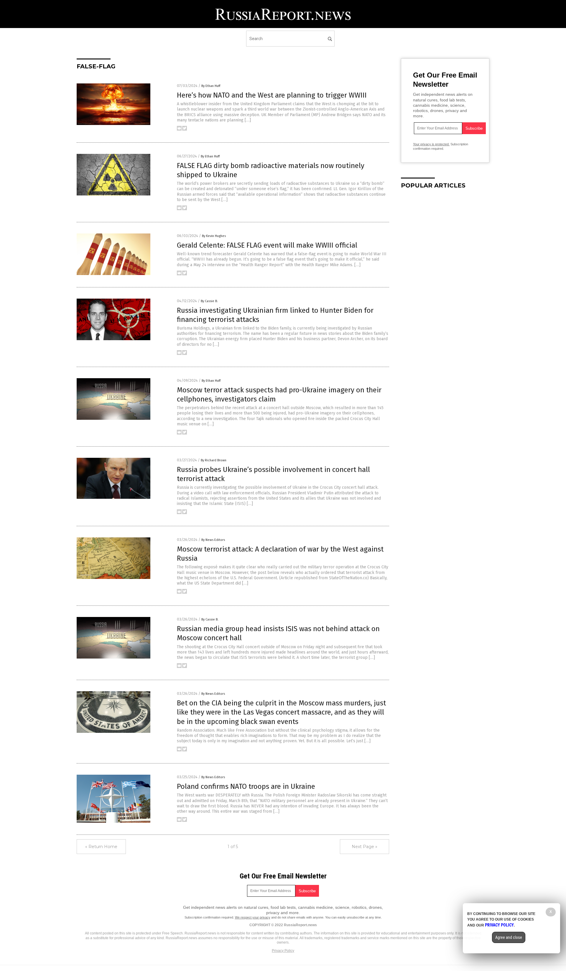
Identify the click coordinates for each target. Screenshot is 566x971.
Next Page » (364, 846)
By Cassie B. (209, 301)
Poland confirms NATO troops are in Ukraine (246, 786)
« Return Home (101, 846)
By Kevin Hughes (214, 236)
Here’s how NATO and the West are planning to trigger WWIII (272, 95)
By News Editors (213, 540)
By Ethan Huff (210, 86)
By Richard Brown (213, 460)
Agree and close (508, 937)
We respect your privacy (252, 917)
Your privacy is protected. (431, 144)
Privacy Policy (283, 951)
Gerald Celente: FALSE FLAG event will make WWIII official (267, 245)
